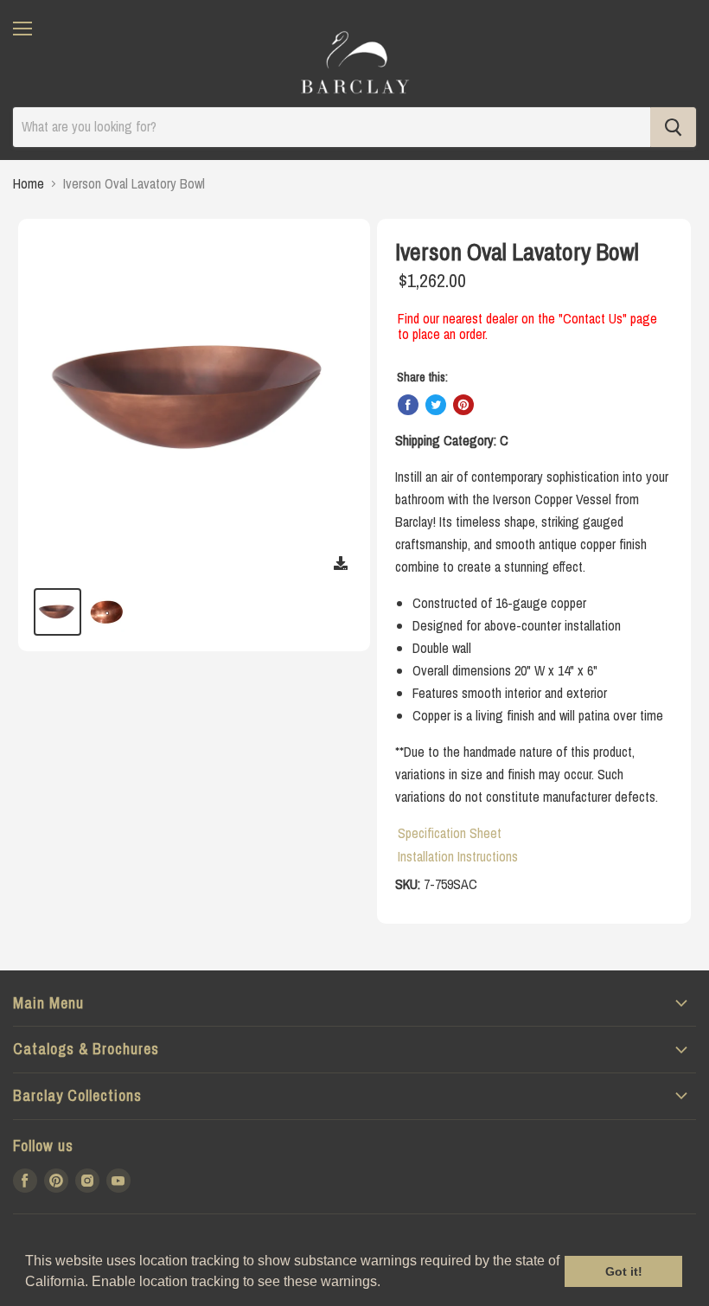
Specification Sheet (449, 832)
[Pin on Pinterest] (463, 404)
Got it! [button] (623, 1271)
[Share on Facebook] (408, 404)
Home (28, 183)
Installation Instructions (458, 856)
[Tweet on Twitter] (435, 404)
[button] (386, 1283)
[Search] (673, 127)
